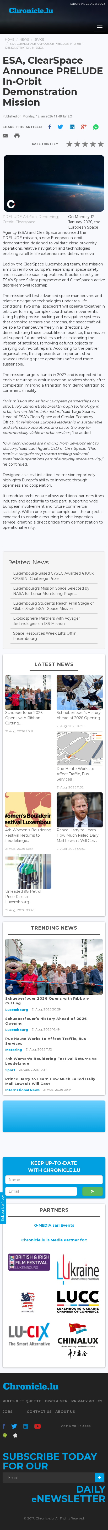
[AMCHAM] (29, 1302)
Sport (10, 1070)
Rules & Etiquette (22, 1401)
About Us (65, 1411)
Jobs (8, 1411)
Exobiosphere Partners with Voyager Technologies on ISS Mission (46, 621)
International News (22, 1090)
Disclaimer (56, 1401)
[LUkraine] (78, 1269)
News (24, 39)
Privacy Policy (86, 1401)
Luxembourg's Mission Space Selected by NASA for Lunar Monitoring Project (51, 591)
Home (9, 39)
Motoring (13, 1050)
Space (39, 39)
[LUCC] (78, 1301)
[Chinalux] (78, 1341)
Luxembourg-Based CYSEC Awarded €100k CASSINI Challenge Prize (53, 576)
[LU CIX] (29, 1334)
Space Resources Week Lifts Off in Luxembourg (45, 636)
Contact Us (39, 1411)
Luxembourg (16, 1010)
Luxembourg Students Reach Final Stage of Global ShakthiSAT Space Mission (53, 606)
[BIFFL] (29, 1262)
